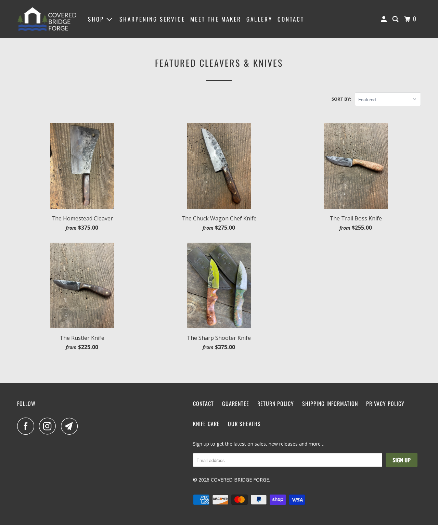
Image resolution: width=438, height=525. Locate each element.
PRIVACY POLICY (385, 403)
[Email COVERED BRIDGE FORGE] (71, 426)
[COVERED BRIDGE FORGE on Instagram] (49, 426)
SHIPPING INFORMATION (330, 403)
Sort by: (341, 99)
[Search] (396, 19)
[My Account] (384, 19)
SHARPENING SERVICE (152, 19)
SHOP (97, 19)
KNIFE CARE (206, 424)
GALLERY (259, 19)
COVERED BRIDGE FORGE (240, 479)
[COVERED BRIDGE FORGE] (48, 19)
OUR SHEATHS (244, 424)
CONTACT (291, 19)
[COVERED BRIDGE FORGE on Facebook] (27, 426)
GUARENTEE (235, 403)
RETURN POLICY (275, 403)
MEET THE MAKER (215, 19)
